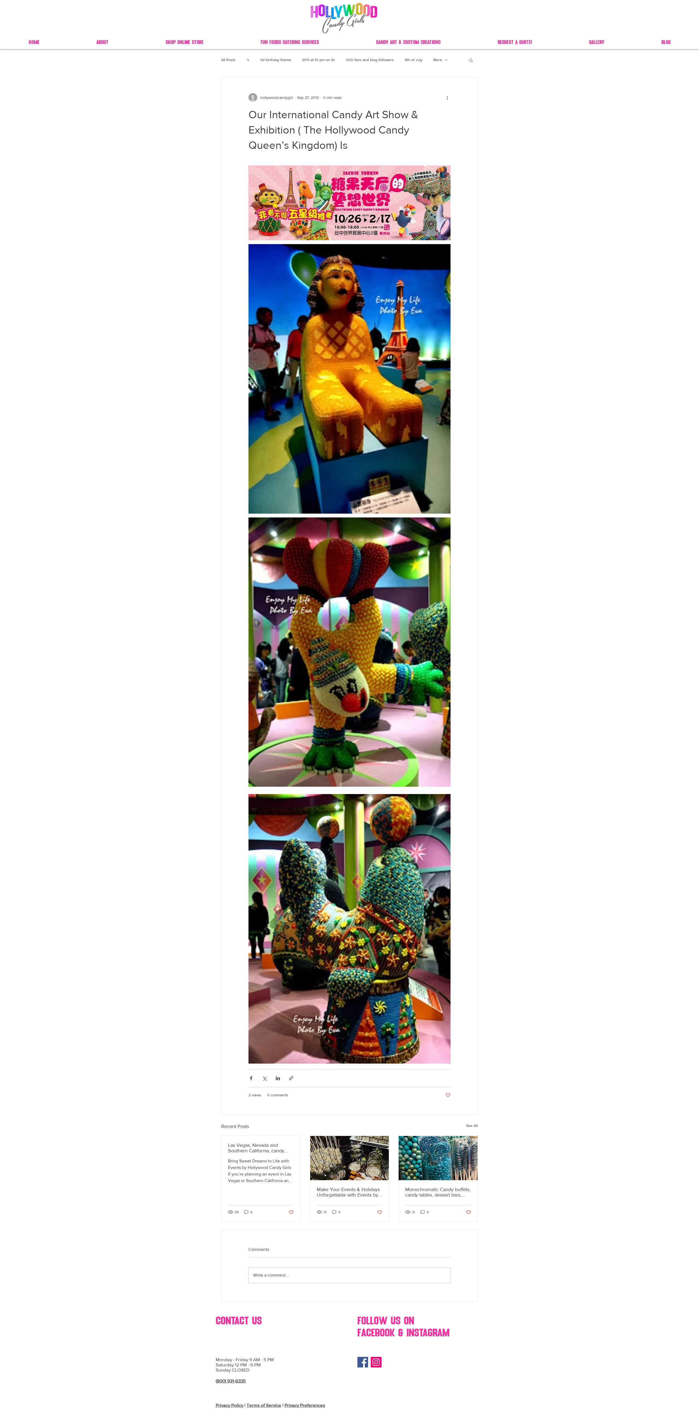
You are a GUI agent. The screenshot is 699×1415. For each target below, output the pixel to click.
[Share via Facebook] (251, 1078)
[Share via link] (291, 1078)
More (437, 60)
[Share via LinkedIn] (277, 1078)
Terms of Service (264, 1405)
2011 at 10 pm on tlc (318, 60)
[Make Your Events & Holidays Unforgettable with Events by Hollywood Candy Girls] (349, 1158)
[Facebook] (362, 1362)
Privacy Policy (229, 1405)
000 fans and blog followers (370, 60)
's (248, 60)
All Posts (228, 60)
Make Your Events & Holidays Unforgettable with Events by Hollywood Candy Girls (348, 1192)
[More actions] (447, 97)
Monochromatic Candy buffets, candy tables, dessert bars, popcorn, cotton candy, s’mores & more (437, 1192)
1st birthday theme (275, 60)
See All (472, 1125)
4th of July (413, 60)
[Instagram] (376, 1362)
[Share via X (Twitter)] (264, 1078)
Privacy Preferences (305, 1405)
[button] (470, 60)
